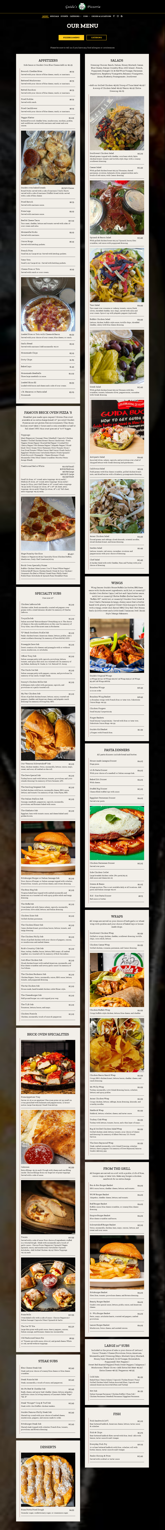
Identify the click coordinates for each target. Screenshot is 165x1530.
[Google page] (122, 16)
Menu (45, 16)
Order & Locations (101, 16)
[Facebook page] (114, 16)
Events (64, 16)
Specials (54, 16)
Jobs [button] (85, 16)
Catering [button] (75, 16)
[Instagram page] (118, 16)
